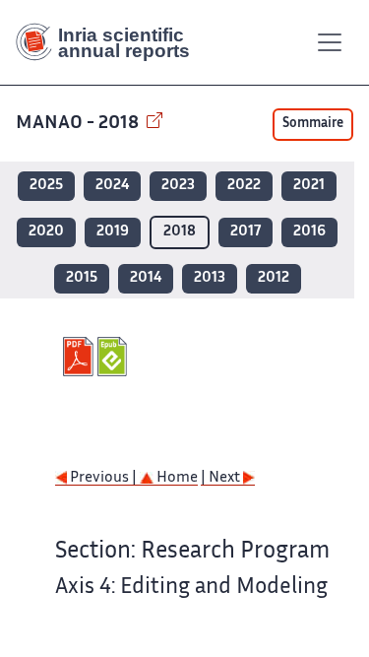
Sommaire (312, 124)
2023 (178, 185)
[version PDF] (80, 356)
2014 (145, 278)
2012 (273, 278)
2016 (309, 232)
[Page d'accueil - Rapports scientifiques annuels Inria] (110, 42)
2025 (46, 185)
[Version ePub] (114, 356)
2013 (209, 278)
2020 (46, 232)
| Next (222, 478)
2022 (244, 185)
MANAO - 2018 (79, 123)
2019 (112, 232)
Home (176, 478)
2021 (309, 185)
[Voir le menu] (329, 42)
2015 (81, 278)
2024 (112, 185)
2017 (245, 232)
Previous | (103, 478)
